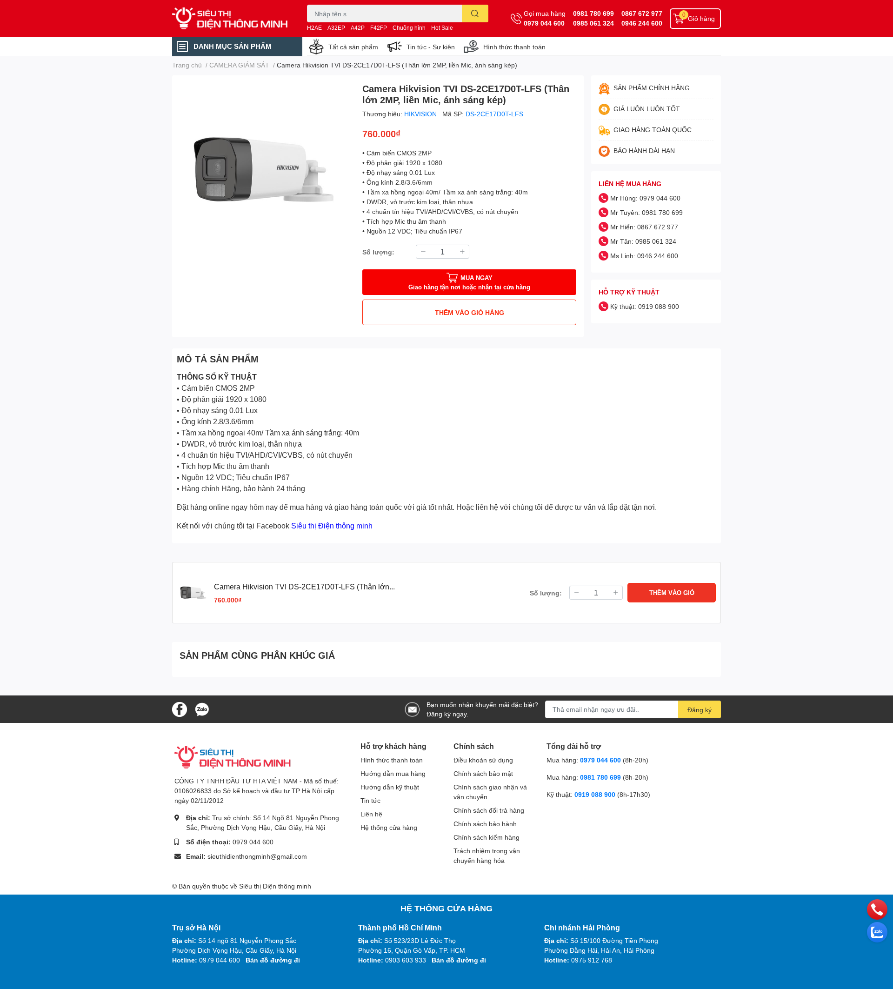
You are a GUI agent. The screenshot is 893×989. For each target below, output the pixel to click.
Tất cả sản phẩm (353, 47)
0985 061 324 (593, 23)
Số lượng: (378, 252)
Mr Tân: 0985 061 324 (643, 241)
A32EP (336, 27)
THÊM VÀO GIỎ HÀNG (469, 312)
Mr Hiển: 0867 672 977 (644, 227)
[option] (263, 169)
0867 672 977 (641, 13)
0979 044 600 (544, 23)
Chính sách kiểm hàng (486, 837)
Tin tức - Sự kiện (431, 47)
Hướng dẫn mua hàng (393, 773)
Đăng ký (699, 710)
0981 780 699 (593, 13)
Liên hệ (371, 814)
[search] (475, 13)
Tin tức (370, 800)
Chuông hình (409, 27)
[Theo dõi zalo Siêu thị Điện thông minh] (201, 708)
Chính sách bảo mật (483, 773)
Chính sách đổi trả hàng (488, 810)
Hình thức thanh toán (514, 47)
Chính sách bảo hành (485, 824)
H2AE (314, 27)
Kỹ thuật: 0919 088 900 (644, 306)
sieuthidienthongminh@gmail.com (257, 856)
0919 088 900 (595, 794)
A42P (358, 27)
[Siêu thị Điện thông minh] (229, 18)
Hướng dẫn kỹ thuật (389, 787)
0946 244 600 (641, 23)
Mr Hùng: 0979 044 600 (645, 198)
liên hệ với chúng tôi (509, 506)
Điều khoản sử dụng (483, 760)
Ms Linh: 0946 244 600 (644, 256)
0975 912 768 (591, 960)
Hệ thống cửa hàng (388, 827)
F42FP (378, 27)
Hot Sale (442, 27)
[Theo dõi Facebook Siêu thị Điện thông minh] (179, 708)
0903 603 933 (405, 960)
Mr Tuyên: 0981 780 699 (646, 212)
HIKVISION (421, 114)
